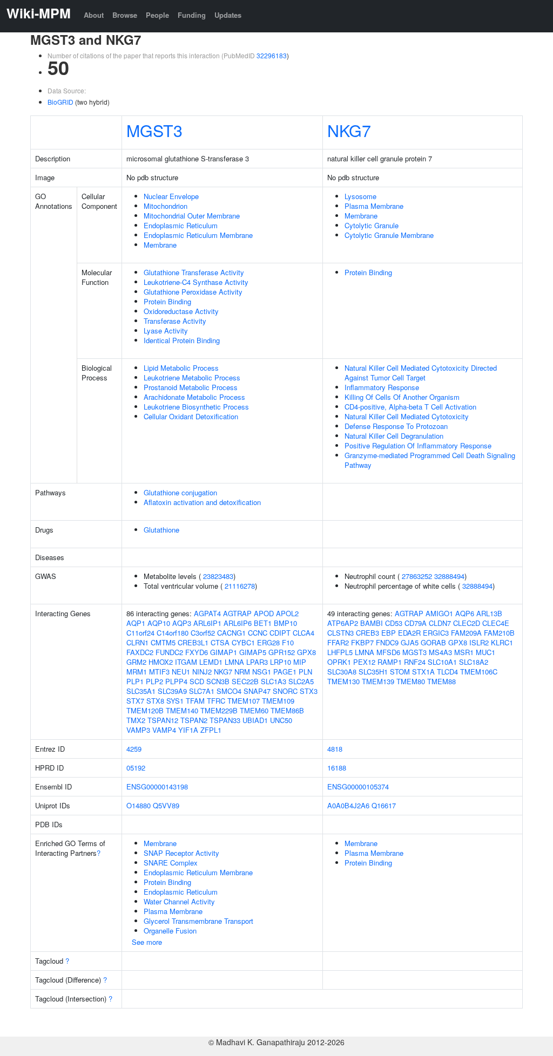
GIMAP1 (223, 652)
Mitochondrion (165, 206)
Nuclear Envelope (171, 196)
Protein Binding (167, 301)
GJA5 (410, 642)
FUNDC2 (169, 652)
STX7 (135, 701)
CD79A (415, 623)
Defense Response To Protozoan (396, 426)
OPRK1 (339, 662)
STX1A (423, 671)
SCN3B (218, 681)
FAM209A (466, 633)
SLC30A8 (341, 671)
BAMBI (371, 623)
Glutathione (161, 529)
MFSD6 (388, 652)
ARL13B (489, 613)
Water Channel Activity (179, 901)
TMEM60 (254, 710)
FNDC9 (387, 642)
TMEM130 (343, 681)
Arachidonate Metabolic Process (194, 397)
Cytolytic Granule (372, 225)
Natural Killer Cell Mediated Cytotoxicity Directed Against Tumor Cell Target (421, 373)
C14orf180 (172, 633)
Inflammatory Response (382, 387)
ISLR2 (479, 642)
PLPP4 (176, 681)
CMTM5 (163, 642)
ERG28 (268, 642)
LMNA (234, 662)
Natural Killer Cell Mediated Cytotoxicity (407, 416)
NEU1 (181, 671)
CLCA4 (303, 633)
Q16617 (384, 805)
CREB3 (367, 633)
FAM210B (499, 633)
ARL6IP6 (238, 623)
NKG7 (349, 130)
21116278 (240, 586)
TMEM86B (287, 710)
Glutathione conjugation (180, 492)
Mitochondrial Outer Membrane (192, 215)
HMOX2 (161, 662)
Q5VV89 (166, 805)
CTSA (220, 642)
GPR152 (281, 652)
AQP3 (181, 623)
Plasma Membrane (374, 206)
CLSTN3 (340, 633)
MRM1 (136, 671)
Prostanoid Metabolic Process (191, 387)
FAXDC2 (139, 652)
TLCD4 (447, 671)
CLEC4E (495, 623)
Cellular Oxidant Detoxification (191, 416)
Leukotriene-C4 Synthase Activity (196, 282)
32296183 (272, 55)
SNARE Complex (171, 862)
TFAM (195, 701)
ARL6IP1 (207, 623)
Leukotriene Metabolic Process (192, 377)
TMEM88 (441, 681)
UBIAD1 (255, 720)
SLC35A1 (141, 691)
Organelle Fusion (170, 930)
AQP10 (158, 623)
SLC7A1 (201, 691)
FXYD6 (196, 652)
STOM (400, 671)
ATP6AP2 (342, 623)
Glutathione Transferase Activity (194, 272)
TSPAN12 (162, 720)
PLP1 (135, 681)
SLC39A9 (172, 691)
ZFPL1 (210, 730)
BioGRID (60, 101)
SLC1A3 (273, 681)
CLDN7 (440, 623)
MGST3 (154, 130)
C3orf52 (203, 633)
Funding (192, 15)
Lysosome (360, 196)
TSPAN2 (193, 720)
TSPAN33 (225, 720)
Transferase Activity (175, 321)
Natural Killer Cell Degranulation (394, 436)
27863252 (417, 576)
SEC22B (245, 681)
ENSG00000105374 (358, 786)
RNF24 (415, 662)
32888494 (449, 576)
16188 (336, 767)
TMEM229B (219, 710)
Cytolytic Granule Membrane (389, 235)
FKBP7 (362, 642)
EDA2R (409, 633)
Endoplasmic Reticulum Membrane (198, 235)
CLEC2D (466, 623)
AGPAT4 (207, 613)
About (94, 15)
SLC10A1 (442, 662)
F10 (288, 642)
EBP (388, 633)
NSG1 (261, 671)
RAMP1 (389, 662)
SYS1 (175, 701)
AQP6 (464, 613)
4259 (133, 749)
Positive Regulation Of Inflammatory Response (418, 445)
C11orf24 (140, 633)
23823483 (218, 576)
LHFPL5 (340, 652)
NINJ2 (202, 671)
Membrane (160, 245)
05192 (135, 767)
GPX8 (306, 652)
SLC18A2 (473, 662)
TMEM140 (182, 710)
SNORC (285, 691)
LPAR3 (257, 662)
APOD (264, 613)
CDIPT (280, 633)
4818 (334, 749)
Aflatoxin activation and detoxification (202, 502)
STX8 (155, 701)
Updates (227, 15)
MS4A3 (440, 652)
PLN (305, 671)
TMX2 (135, 720)
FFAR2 (338, 642)
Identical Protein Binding (182, 340)
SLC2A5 (301, 681)
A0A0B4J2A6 (348, 805)
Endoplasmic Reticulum (181, 225)
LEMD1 (210, 662)
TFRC (216, 701)
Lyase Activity (166, 330)
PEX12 (364, 662)
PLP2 (154, 681)
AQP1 (135, 623)
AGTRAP (237, 613)
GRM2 (136, 662)
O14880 (138, 805)
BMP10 (285, 623)
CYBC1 (243, 642)
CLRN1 (137, 642)
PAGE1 (284, 671)
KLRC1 (502, 642)
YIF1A (188, 730)
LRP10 (280, 662)
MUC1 (485, 652)
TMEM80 (410, 681)
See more (147, 942)
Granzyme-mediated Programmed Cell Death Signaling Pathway (430, 460)
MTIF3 (159, 671)
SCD (197, 681)
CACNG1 (231, 633)
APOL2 (287, 613)
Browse (124, 15)
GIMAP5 (252, 652)
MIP (299, 662)
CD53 (393, 623)
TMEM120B (145, 710)
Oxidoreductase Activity (181, 311)
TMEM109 (278, 701)
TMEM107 (243, 701)
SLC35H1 (373, 671)
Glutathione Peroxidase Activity (193, 292)
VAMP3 (138, 730)
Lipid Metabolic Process (181, 368)
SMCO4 (229, 691)
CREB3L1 (193, 642)
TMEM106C (478, 671)
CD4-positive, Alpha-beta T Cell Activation (410, 406)
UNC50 (281, 720)
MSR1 (464, 652)
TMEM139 (378, 681)
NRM (242, 671)
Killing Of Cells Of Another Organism (402, 397)
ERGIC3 (436, 633)
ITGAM (186, 662)
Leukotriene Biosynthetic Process (196, 406)
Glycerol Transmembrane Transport (198, 921)
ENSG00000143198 (157, 786)
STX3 (309, 691)
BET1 (263, 623)
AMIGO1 (439, 613)
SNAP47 (257, 691)
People (157, 15)
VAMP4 (164, 730)
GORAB (433, 642)
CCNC (257, 633)
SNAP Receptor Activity (181, 853)
